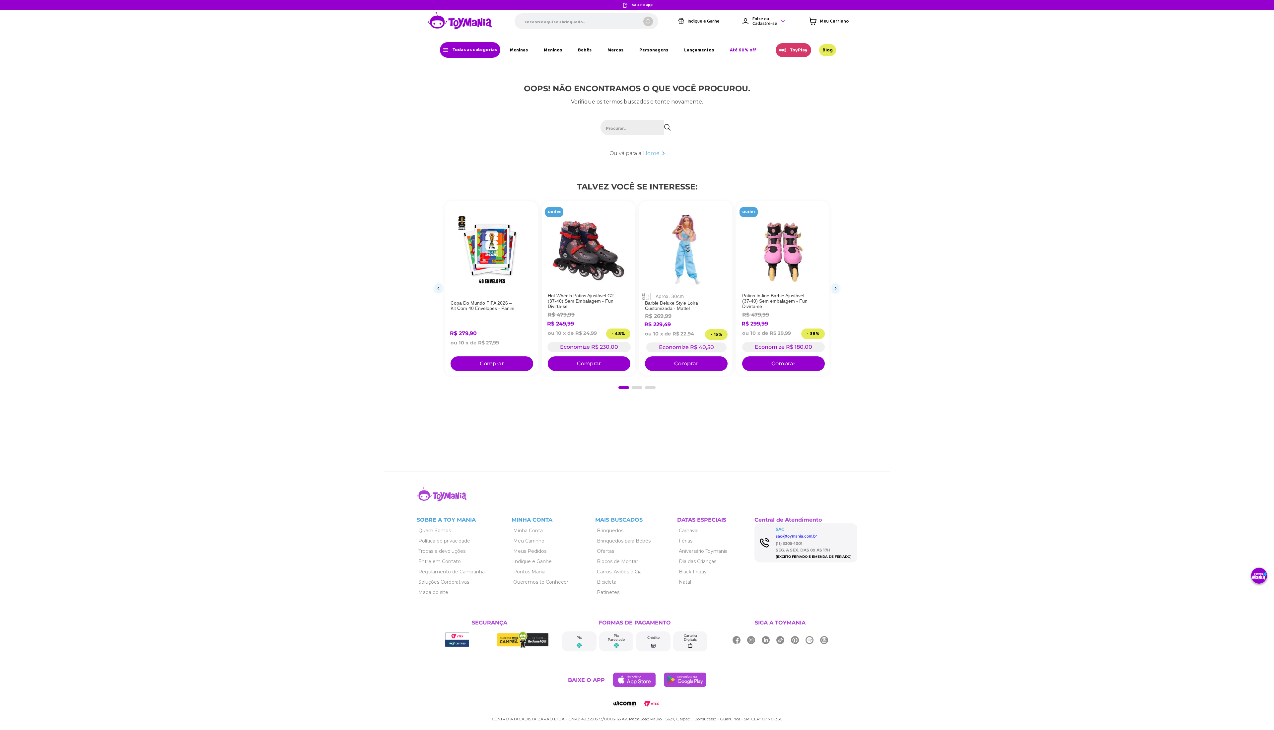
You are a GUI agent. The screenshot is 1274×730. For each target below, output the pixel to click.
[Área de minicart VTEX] (829, 21)
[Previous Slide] (438, 288)
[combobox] (586, 21)
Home (651, 153)
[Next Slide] (835, 288)
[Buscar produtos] (648, 21)
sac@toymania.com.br (796, 536)
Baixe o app (642, 5)
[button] (623, 387)
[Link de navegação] (460, 21)
